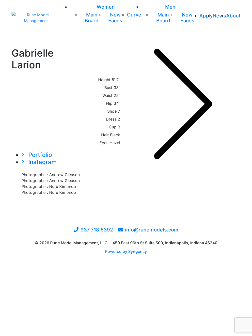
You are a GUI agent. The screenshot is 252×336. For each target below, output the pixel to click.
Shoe (112, 111)
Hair (105, 134)
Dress (111, 119)
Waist (107, 95)
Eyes (103, 142)
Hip (109, 103)
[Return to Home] (36, 18)
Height (104, 79)
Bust (108, 87)
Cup (112, 126)
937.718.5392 (96, 230)
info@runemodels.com (151, 230)
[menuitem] (106, 7)
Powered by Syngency (126, 251)
